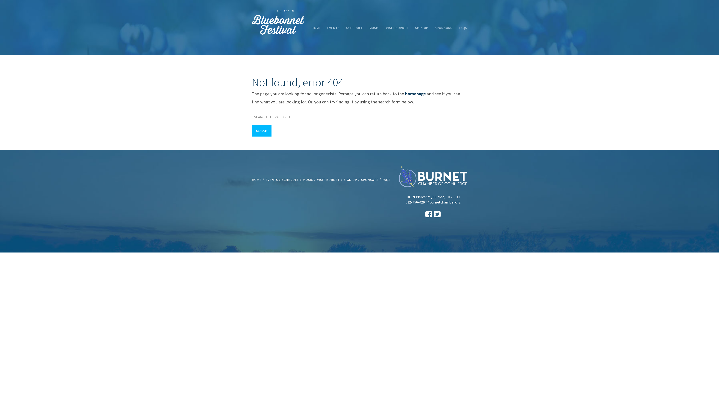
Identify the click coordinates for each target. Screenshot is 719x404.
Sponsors (369, 179)
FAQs (386, 179)
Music (308, 179)
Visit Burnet (328, 179)
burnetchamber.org (445, 202)
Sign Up (350, 179)
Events (272, 179)
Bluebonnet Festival (278, 27)
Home (257, 179)
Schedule (290, 179)
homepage (415, 94)
